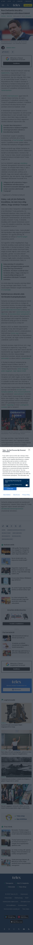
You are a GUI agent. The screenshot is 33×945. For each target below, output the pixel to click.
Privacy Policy (26, 494)
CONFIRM (10, 488)
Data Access (16, 494)
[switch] (27, 485)
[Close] (29, 450)
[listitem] (15, 481)
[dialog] (16, 472)
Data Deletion (7, 494)
